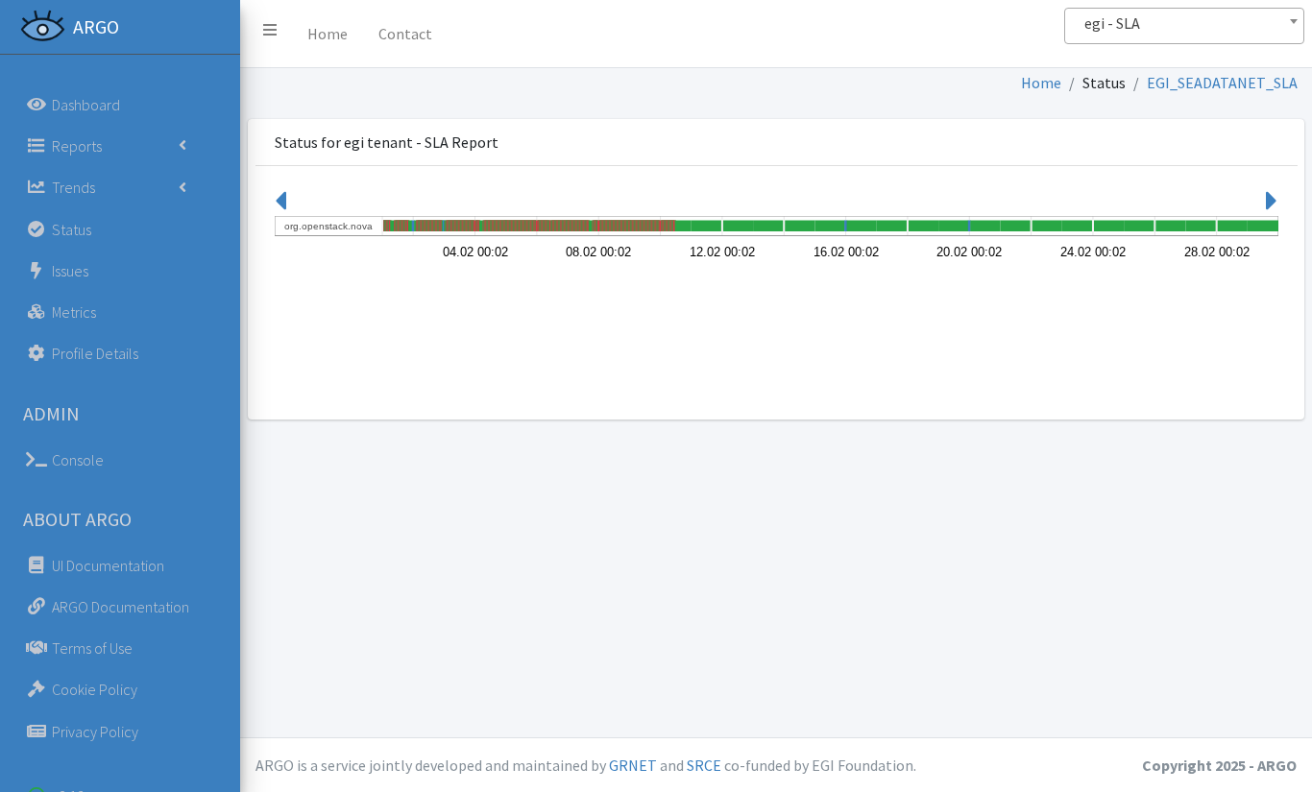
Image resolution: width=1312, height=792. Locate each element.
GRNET (633, 765)
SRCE (704, 765)
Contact (405, 33)
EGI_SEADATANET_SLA (1222, 82)
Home (327, 33)
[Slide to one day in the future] (1271, 206)
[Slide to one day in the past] (280, 206)
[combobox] (1184, 26)
